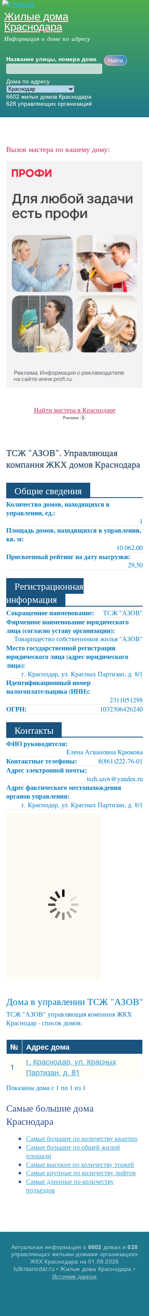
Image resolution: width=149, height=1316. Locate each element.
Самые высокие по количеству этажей (80, 1164)
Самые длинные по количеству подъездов (70, 1185)
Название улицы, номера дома (51, 59)
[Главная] (17, 4)
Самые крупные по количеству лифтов (81, 1172)
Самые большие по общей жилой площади (73, 1151)
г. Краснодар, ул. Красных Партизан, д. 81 (71, 1066)
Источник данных (74, 1276)
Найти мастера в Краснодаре (74, 409)
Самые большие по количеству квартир (81, 1138)
